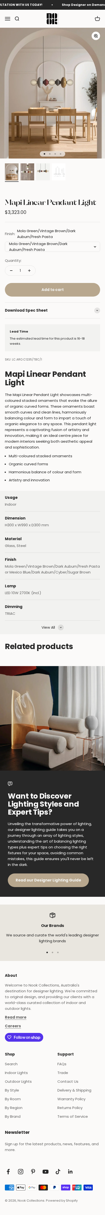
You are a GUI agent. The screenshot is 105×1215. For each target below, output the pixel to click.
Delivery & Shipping (74, 1090)
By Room (13, 1098)
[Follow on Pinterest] (33, 1171)
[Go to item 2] (27, 172)
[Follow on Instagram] (20, 1171)
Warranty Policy (71, 1098)
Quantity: (13, 260)
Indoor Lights (16, 1072)
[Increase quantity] (29, 270)
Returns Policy (70, 1107)
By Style (12, 1090)
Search (11, 1063)
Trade (62, 1072)
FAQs (61, 1063)
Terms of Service (72, 1116)
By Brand (13, 1116)
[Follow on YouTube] (45, 1171)
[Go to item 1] (12, 172)
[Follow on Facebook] (8, 1171)
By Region (13, 1107)
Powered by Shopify (62, 1200)
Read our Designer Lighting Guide (48, 880)
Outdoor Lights (18, 1081)
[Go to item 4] (58, 172)
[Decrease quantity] (11, 270)
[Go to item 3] (43, 172)
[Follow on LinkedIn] (70, 1171)
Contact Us (67, 1081)
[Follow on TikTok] (58, 1171)
